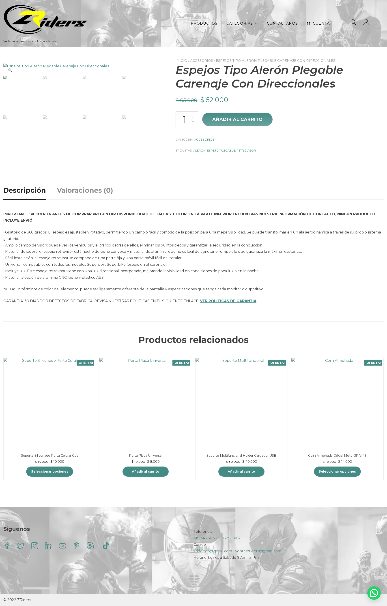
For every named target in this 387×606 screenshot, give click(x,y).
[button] (10, 70)
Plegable (227, 150)
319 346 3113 (205, 538)
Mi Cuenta (318, 23)
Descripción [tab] (24, 190)
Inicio (181, 60)
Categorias (239, 23)
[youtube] (62, 546)
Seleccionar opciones (49, 471)
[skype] (90, 546)
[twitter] (20, 546)
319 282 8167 (229, 538)
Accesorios (201, 60)
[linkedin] (48, 546)
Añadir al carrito (237, 119)
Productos (204, 23)
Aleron (199, 150)
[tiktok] (106, 546)
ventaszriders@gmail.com (258, 551)
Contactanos (282, 23)
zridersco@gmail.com (213, 551)
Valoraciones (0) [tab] (85, 190)
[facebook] (7, 546)
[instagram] (34, 546)
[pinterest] (76, 546)
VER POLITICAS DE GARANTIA (228, 301)
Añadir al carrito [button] (145, 471)
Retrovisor (246, 150)
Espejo (213, 150)
